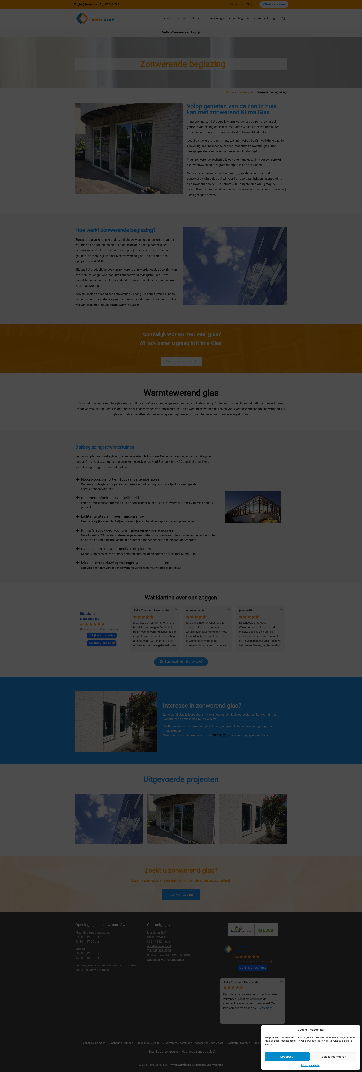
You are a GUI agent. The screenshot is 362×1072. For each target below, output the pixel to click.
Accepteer (287, 1056)
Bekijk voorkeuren (334, 1056)
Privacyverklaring (310, 1065)
